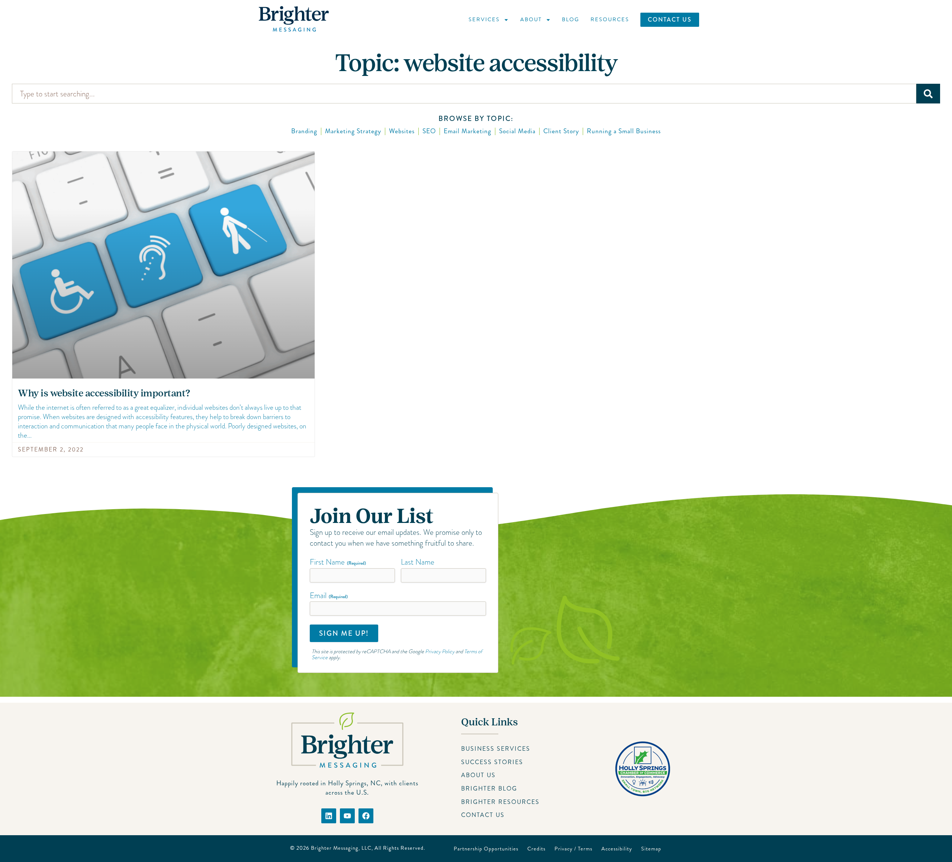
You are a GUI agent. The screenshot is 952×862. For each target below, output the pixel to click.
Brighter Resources (500, 802)
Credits (536, 848)
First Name (338, 562)
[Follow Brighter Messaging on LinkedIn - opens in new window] (328, 815)
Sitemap (651, 848)
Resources (610, 19)
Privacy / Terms (573, 848)
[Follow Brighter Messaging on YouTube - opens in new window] (347, 815)
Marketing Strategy (353, 131)
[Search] (928, 93)
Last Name (417, 562)
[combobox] (464, 93)
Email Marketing (467, 131)
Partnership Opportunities (486, 848)
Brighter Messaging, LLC (341, 848)
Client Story (561, 131)
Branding (304, 131)
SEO (429, 131)
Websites (402, 131)
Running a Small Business (624, 131)
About (531, 19)
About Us (478, 775)
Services (484, 19)
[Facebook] (365, 815)
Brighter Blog (489, 788)
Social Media (517, 131)
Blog (570, 19)
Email (329, 595)
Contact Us (670, 19)
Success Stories (492, 762)
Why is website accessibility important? (104, 393)
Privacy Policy (439, 651)
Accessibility (616, 848)
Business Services (495, 748)
